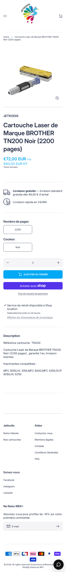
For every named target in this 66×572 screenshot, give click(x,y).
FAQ (37, 458)
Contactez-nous (43, 433)
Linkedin (8, 492)
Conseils (39, 446)
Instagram (9, 486)
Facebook (8, 479)
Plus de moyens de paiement (33, 293)
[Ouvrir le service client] (58, 565)
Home (6, 37)
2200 (18, 229)
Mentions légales (44, 439)
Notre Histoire (11, 433)
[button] (5, 16)
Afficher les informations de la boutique (30, 317)
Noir (18, 247)
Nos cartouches (12, 439)
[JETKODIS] (33, 16)
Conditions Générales (46, 452)
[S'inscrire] (58, 526)
